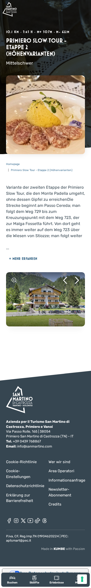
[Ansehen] (14, 280)
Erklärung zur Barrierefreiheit (19, 498)
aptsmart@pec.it (18, 540)
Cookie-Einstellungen (18, 474)
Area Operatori (61, 471)
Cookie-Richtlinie (21, 462)
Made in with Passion (63, 549)
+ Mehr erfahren (23, 259)
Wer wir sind (59, 462)
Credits (55, 504)
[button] (65, 280)
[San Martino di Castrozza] (10, 9)
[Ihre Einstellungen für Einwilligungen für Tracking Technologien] (82, 579)
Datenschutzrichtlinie (24, 486)
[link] (12, 579)
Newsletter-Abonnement (60, 492)
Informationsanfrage (67, 480)
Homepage (13, 164)
